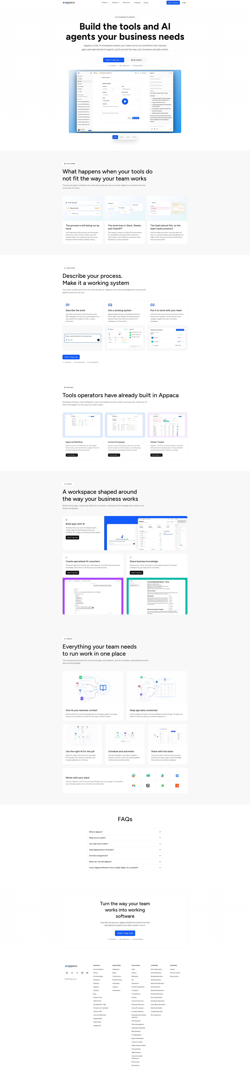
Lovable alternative (157, 1011)
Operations (135, 983)
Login (184, 3)
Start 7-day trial (173, 3)
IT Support (135, 990)
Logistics (115, 987)
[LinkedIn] (82, 973)
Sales (133, 969)
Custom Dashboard (99, 1015)
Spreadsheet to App (99, 1004)
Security (96, 990)
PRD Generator (136, 1031)
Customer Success (138, 1001)
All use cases (135, 1062)
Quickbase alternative (157, 1001)
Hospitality (115, 983)
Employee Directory (138, 1004)
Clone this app (71, 455)
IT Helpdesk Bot (136, 1035)
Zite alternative (155, 987)
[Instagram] (72, 973)
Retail (114, 973)
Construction (116, 976)
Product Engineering (138, 987)
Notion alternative (156, 997)
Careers (172, 969)
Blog (94, 994)
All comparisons (156, 1015)
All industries (116, 990)
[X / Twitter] (77, 973)
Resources (126, 2)
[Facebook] (67, 973)
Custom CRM (97, 1011)
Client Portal (97, 1001)
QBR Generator (136, 1052)
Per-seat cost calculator (100, 1008)
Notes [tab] (135, 137)
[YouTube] (87, 973)
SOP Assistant (136, 1021)
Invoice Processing (137, 1008)
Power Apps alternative (158, 1004)
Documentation (98, 969)
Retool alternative (156, 969)
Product (104, 2)
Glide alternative (156, 980)
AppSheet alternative (157, 990)
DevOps (134, 997)
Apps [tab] (115, 137)
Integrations (97, 1025)
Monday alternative (157, 994)
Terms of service (175, 973)
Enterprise (137, 3)
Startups (96, 983)
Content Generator (138, 1011)
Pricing (146, 3)
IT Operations (136, 994)
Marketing (135, 976)
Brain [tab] (128, 137)
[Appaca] (68, 2)
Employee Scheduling (138, 1028)
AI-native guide (98, 976)
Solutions (115, 2)
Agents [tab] (122, 137)
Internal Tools (97, 997)
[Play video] (125, 101)
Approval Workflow (138, 1038)
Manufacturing (117, 980)
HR (132, 980)
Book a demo (136, 60)
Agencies (96, 987)
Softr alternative (156, 973)
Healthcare (115, 969)
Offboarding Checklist (139, 1045)
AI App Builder (97, 1018)
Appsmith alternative (157, 983)
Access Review (136, 1049)
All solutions (135, 1065)
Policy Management (138, 1024)
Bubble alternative (156, 1008)
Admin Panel (97, 1022)
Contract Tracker (137, 1042)
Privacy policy (174, 976)
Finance (134, 973)
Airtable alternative (157, 976)
